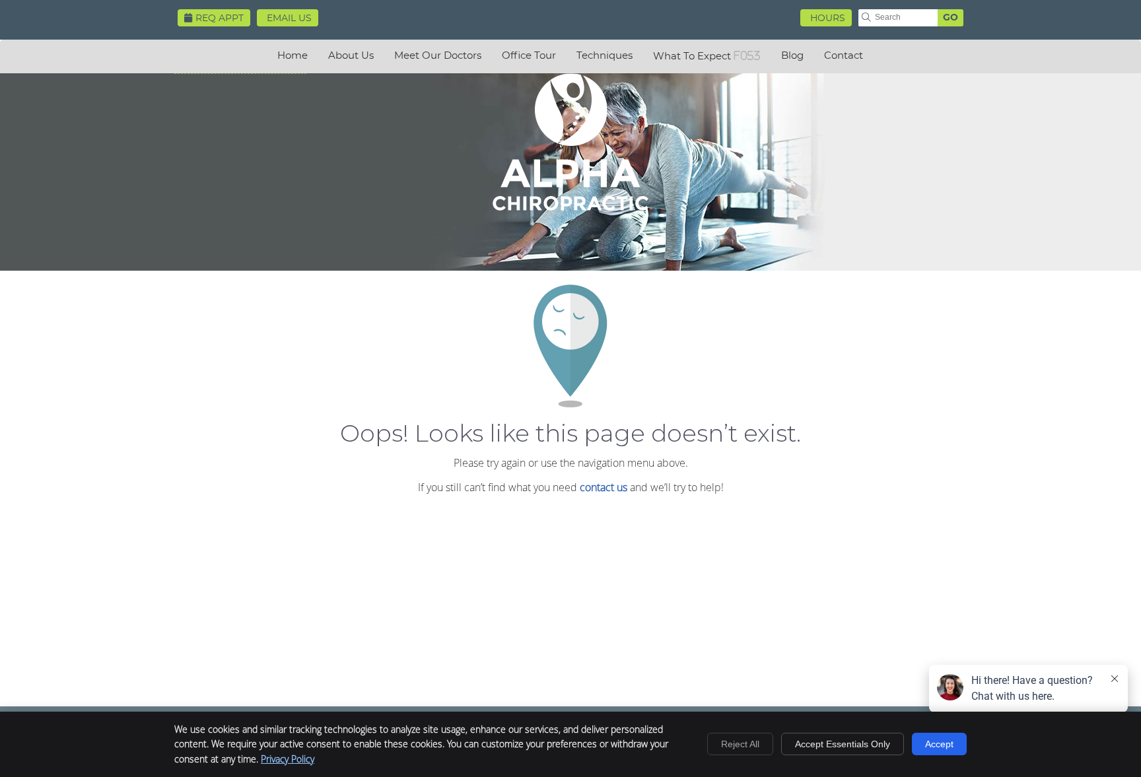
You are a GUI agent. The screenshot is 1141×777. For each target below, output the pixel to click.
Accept (939, 744)
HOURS (827, 18)
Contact (843, 56)
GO (950, 17)
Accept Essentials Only (842, 744)
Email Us (289, 18)
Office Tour (529, 56)
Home (292, 56)
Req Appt (219, 18)
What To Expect (692, 56)
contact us (603, 487)
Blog (792, 56)
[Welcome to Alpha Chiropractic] (570, 206)
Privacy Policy (287, 759)
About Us (351, 56)
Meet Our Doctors (437, 56)
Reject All (740, 744)
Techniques (604, 56)
